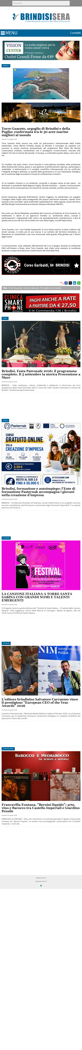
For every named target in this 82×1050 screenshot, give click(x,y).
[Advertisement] (41, 406)
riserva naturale (31, 288)
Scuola (5, 420)
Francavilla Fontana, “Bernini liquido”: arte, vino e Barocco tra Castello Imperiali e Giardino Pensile (41, 808)
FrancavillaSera (8, 749)
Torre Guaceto (15, 288)
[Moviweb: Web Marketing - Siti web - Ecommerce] (41, 888)
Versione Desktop (41, 881)
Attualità (6, 538)
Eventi (5, 318)
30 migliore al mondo (50, 288)
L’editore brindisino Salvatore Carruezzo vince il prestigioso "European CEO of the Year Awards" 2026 (40, 702)
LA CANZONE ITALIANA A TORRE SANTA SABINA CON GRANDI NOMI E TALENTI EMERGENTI (37, 597)
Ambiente (6, 66)
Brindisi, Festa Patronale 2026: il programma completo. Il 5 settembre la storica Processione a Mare (41, 374)
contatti (75, 33)
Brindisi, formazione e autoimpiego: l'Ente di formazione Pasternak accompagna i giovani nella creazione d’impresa (38, 492)
